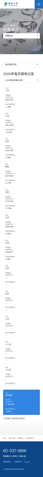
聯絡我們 (7, 462)
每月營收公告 (30, 438)
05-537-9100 (14, 450)
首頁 (4, 438)
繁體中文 (18, 462)
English (27, 462)
